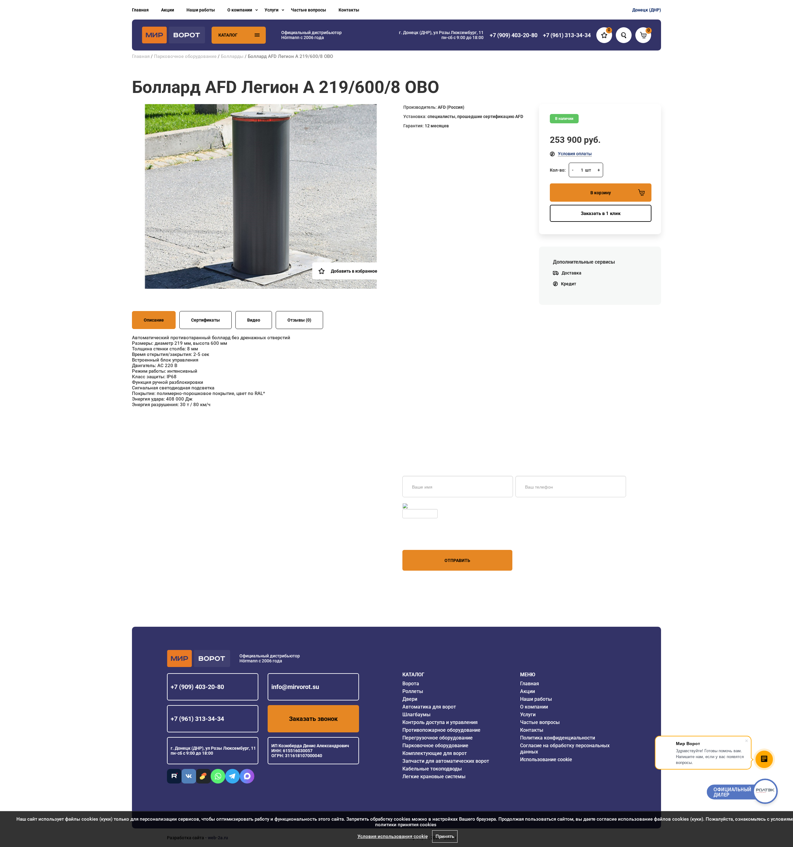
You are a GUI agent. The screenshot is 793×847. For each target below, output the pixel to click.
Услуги (271, 9)
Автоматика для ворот (429, 707)
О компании (239, 9)
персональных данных (425, 538)
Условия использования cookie (392, 836)
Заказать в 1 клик (600, 213)
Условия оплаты (575, 153)
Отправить (457, 560)
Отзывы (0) (299, 320)
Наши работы (200, 9)
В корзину (600, 192)
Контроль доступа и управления (440, 722)
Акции (167, 9)
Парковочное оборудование (185, 56)
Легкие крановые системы (434, 776)
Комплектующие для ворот (434, 753)
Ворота (410, 684)
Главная (140, 9)
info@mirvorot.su (295, 687)
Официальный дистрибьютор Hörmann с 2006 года (311, 35)
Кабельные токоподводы (432, 769)
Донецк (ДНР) (646, 9)
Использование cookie (546, 759)
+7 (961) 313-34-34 (197, 718)
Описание (154, 320)
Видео (253, 320)
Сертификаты (205, 320)
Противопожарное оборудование (441, 730)
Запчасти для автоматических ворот (445, 761)
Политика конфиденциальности (557, 738)
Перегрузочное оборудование (437, 738)
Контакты (349, 9)
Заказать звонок (313, 718)
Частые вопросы (308, 9)
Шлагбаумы (416, 715)
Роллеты (412, 691)
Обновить (419, 506)
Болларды (232, 56)
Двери (409, 699)
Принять (445, 836)
